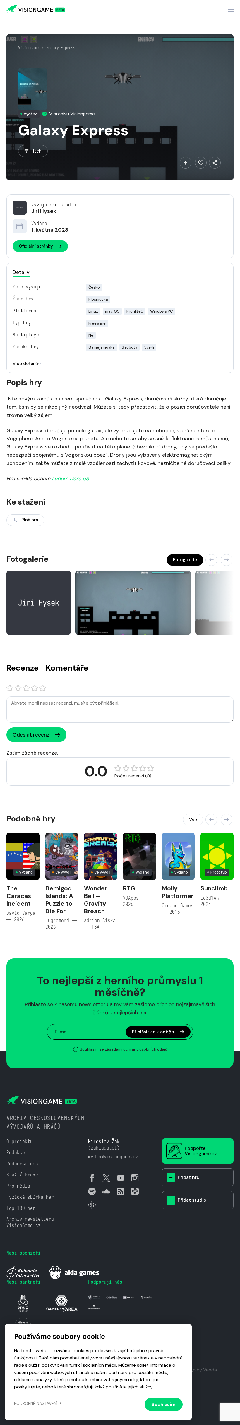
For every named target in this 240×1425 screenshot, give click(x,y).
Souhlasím (164, 1404)
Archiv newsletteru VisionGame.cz (30, 1222)
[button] (211, 560)
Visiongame (28, 47)
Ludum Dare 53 (70, 478)
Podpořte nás (22, 1164)
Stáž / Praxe (22, 1175)
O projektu (19, 1141)
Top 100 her (20, 1208)
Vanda (210, 1370)
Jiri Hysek (43, 211)
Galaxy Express (61, 47)
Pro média (18, 1186)
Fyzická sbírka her (30, 1197)
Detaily (21, 272)
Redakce (15, 1153)
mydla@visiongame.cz (113, 1157)
